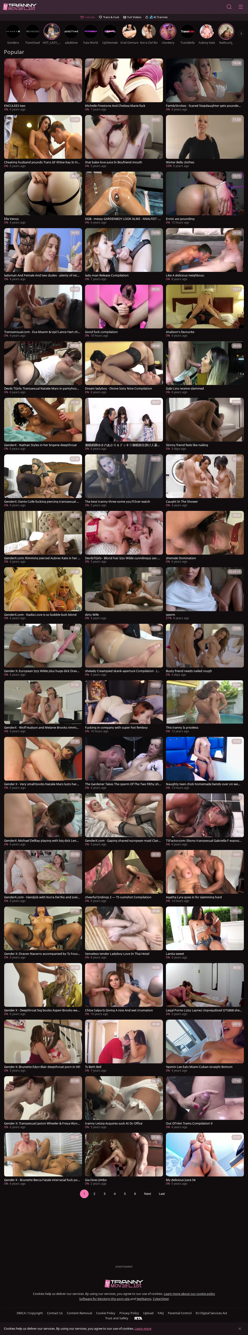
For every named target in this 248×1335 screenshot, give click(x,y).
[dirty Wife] (124, 594)
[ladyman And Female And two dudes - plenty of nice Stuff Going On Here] (43, 255)
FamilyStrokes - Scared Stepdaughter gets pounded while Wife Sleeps (203, 105)
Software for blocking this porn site (104, 1299)
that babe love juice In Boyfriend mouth (113, 162)
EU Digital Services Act (211, 1313)
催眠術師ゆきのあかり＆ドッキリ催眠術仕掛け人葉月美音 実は (123, 445)
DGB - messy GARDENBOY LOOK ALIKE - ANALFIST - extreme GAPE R (123, 218)
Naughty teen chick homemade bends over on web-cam (203, 784)
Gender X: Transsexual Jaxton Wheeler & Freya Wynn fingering (41, 1123)
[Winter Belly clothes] (205, 142)
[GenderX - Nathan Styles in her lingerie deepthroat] (43, 424)
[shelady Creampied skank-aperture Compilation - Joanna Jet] (124, 650)
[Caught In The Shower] (205, 481)
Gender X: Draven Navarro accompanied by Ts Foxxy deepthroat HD (41, 953)
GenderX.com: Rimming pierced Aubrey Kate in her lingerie (41, 558)
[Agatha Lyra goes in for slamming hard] (205, 877)
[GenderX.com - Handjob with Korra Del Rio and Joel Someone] (43, 877)
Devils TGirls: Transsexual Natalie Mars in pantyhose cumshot (41, 388)
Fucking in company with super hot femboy (116, 727)
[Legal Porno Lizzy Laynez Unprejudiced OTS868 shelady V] (205, 990)
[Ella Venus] (43, 198)
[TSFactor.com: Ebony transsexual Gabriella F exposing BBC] (205, 820)
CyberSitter (161, 1299)
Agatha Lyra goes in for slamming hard (194, 897)
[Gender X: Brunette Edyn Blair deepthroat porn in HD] (43, 1046)
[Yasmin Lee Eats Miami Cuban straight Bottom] (205, 1046)
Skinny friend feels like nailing (187, 445)
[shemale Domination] (205, 538)
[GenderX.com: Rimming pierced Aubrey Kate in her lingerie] (43, 538)
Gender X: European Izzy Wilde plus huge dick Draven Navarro (41, 671)
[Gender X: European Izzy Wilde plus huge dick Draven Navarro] (43, 650)
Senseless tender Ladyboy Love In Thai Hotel (117, 953)
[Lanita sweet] (205, 933)
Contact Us (55, 1313)
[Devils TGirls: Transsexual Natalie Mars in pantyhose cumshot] (43, 368)
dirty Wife (92, 614)
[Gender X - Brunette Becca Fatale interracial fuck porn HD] (43, 1159)
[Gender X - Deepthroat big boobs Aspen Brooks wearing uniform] (43, 990)
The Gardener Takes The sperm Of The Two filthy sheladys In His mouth (123, 784)
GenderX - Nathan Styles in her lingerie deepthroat (40, 445)
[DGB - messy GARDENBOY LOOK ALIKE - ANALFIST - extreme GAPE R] (124, 198)
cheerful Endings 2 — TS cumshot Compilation (118, 897)
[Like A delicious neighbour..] (205, 255)
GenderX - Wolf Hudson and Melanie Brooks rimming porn (42, 727)
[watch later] (10, 64)
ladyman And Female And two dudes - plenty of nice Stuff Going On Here (41, 275)
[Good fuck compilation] (124, 311)
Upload (148, 1313)
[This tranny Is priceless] (205, 707)
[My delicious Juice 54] (205, 1159)
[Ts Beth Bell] (124, 1046)
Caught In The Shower (182, 501)
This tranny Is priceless (182, 727)
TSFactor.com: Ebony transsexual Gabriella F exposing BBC (203, 840)
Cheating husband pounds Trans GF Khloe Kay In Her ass (42, 162)
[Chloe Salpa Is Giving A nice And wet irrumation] (124, 990)
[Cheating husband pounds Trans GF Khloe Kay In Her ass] (43, 142)
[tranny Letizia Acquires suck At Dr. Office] (124, 1103)
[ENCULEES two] (43, 85)
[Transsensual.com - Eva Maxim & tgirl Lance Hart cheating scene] (43, 311)
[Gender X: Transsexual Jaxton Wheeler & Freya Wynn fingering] (43, 1103)
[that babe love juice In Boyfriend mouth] (124, 142)
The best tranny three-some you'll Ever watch (117, 501)
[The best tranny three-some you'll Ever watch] (124, 481)
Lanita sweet (175, 953)
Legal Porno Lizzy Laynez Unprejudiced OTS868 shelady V (204, 1010)
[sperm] (205, 594)
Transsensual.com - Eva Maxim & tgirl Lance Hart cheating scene (41, 332)
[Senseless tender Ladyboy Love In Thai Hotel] (124, 933)
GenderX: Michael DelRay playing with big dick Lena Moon (41, 840)
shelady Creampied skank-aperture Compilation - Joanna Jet (123, 671)
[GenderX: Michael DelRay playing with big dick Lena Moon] (43, 820)
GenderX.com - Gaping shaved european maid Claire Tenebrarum (122, 840)
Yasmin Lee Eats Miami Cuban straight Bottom (199, 1066)
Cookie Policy (105, 1313)
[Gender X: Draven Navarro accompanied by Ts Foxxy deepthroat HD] (43, 933)
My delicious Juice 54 (180, 1180)
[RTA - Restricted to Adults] (138, 1318)
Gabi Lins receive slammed (185, 388)
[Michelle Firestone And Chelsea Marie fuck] (124, 85)
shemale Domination (181, 558)
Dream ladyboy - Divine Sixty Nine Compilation (118, 388)
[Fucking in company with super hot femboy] (124, 707)
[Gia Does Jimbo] (124, 1159)
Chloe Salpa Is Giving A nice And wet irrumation (119, 1010)
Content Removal (79, 1313)
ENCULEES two (14, 105)
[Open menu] (240, 6)
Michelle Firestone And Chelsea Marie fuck (115, 105)
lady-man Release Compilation (107, 275)
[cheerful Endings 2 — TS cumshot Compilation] (124, 877)
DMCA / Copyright (30, 1313)
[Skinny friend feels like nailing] (205, 424)
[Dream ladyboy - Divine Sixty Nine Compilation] (124, 368)
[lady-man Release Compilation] (124, 255)
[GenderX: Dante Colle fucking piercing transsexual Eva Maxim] (43, 481)
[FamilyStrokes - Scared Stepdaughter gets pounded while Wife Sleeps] (205, 85)
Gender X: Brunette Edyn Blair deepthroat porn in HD (42, 1066)
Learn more (143, 1328)
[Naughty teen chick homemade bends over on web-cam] (205, 764)
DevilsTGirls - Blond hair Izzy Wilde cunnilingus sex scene (122, 558)
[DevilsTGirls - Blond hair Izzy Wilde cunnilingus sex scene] (124, 538)
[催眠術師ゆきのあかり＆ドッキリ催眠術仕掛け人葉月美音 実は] (124, 424)
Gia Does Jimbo (96, 1180)
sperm (170, 614)
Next (147, 1193)
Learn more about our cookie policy (189, 1293)
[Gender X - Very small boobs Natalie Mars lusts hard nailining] (43, 764)
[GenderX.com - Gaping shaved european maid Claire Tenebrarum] (124, 820)
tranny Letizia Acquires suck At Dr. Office (113, 1123)
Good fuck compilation (101, 332)
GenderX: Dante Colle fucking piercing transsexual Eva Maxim (42, 501)
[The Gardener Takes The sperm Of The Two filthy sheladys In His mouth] (124, 764)
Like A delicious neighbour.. (185, 275)
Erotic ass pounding (180, 218)
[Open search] (229, 6)
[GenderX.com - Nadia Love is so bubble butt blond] (43, 594)
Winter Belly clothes (180, 162)
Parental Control (180, 1313)
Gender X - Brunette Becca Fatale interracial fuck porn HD (41, 1180)
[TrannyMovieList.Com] (20, 7)
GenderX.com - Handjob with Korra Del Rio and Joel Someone (42, 897)
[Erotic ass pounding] (205, 198)
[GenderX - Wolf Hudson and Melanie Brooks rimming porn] (43, 707)
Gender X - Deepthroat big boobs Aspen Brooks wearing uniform (42, 1010)
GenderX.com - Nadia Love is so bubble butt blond (40, 614)
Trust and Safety (116, 1318)
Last (162, 1193)
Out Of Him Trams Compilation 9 (189, 1123)
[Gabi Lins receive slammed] (205, 368)
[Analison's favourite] (205, 311)
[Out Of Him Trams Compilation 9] (205, 1103)
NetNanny (144, 1299)
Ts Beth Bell (93, 1066)
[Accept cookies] (239, 1328)
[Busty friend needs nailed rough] (205, 650)
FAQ (161, 1313)
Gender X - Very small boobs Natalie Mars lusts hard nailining (41, 784)
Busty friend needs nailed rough (189, 671)
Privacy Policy (129, 1313)
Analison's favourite (180, 332)
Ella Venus (11, 218)
